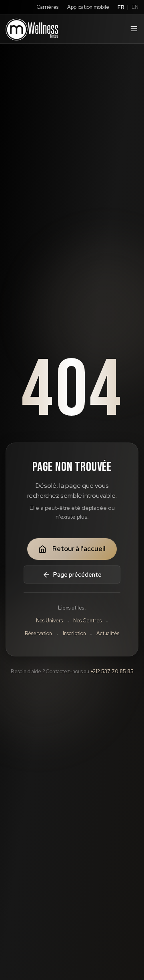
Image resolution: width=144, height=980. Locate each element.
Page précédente (77, 574)
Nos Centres (87, 620)
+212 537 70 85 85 (112, 671)
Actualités (107, 633)
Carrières (47, 7)
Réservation (38, 633)
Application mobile (88, 7)
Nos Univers (49, 620)
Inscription (74, 633)
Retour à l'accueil (79, 549)
